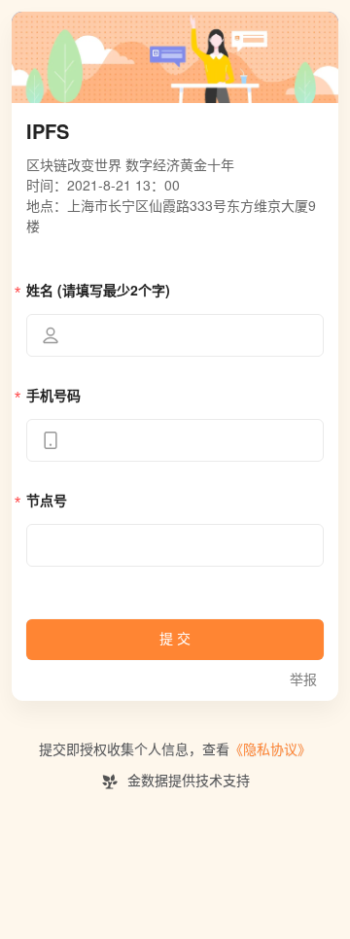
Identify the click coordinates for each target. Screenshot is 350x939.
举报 (303, 680)
